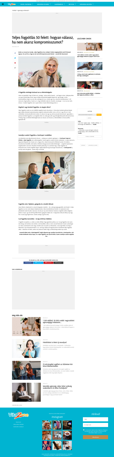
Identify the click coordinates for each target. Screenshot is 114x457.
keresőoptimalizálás (61, 454)
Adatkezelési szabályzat (18, 426)
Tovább (94, 124)
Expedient (69, 454)
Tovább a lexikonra (89, 136)
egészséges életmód (92, 145)
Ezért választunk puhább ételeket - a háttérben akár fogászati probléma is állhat (88, 94)
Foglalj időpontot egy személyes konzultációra (51, 232)
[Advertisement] (57, 23)
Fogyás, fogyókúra (25, 4)
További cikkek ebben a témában (17, 405)
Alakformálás (59, 4)
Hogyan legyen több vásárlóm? (57, 413)
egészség (83, 145)
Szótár (90, 111)
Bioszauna (80, 128)
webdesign (53, 454)
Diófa (79, 121)
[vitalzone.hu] (12, 4)
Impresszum (18, 422)
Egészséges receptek (86, 4)
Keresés (99, 114)
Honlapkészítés (46, 454)
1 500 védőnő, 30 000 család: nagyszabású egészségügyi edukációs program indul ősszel (88, 55)
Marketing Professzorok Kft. (62, 455)
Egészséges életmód (43, 4)
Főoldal (14, 10)
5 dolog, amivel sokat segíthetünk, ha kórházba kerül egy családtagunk (88, 74)
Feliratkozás (95, 437)
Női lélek (71, 4)
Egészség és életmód (23, 10)
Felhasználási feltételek (18, 424)
